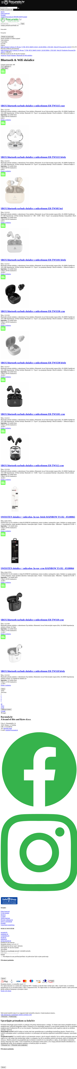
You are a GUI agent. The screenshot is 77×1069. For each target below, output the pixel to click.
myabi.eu (3, 937)
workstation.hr (5, 936)
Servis (2, 12)
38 (1, 704)
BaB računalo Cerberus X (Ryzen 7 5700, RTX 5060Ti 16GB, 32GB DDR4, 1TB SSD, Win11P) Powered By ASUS (36, 47)
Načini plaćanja (5, 918)
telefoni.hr (4, 939)
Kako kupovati (5, 13)
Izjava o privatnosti (6, 921)
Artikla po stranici (6, 709)
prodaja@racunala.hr (7, 17)
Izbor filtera (5, 68)
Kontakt (3, 15)
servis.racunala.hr (6, 941)
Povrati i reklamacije (7, 920)
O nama (3, 916)
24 (3, 711)
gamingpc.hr (4, 934)
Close (3, 689)
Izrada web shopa (6, 991)
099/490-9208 (18, 17)
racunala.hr (4, 932)
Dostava (3, 915)
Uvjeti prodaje (5, 913)
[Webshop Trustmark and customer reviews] (9, 904)
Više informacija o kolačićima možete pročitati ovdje (16, 1015)
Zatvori (3, 978)
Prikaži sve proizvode (7, 36)
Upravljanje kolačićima (7, 925)
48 (4, 711)
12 (1, 711)
